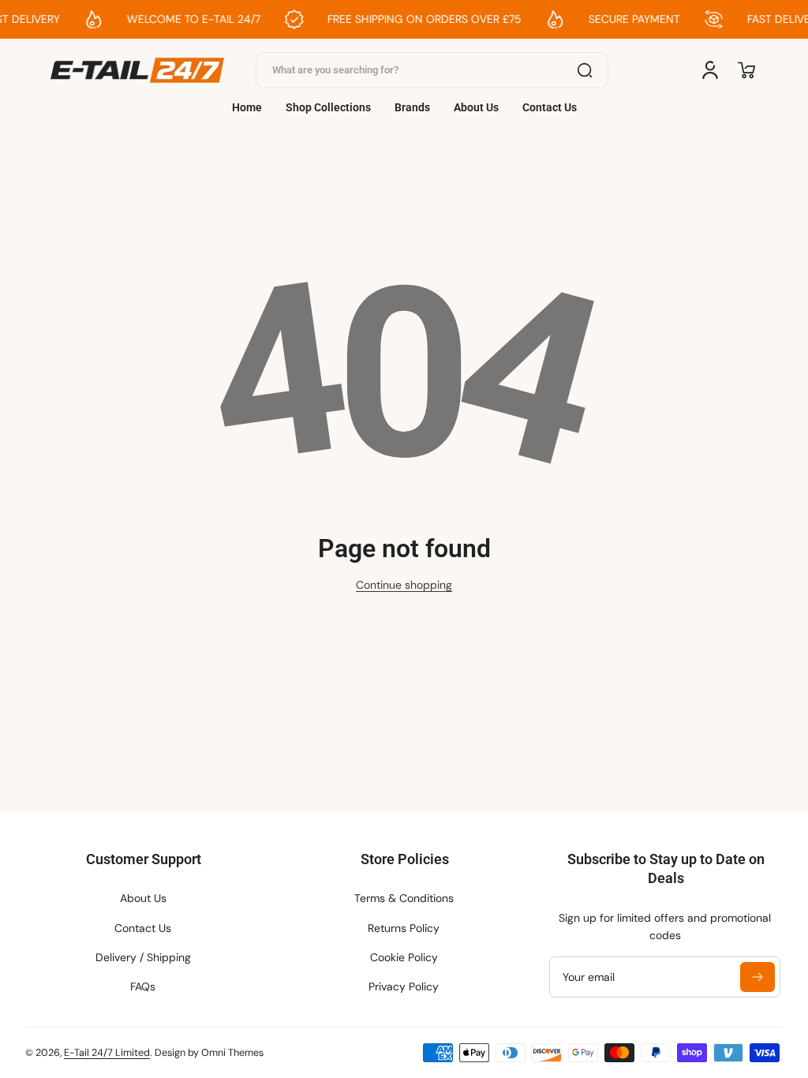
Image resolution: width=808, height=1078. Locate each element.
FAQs (142, 986)
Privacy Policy (403, 986)
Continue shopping (404, 585)
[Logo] (137, 70)
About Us (143, 898)
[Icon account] (710, 70)
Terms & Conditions (404, 898)
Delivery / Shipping (143, 957)
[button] (746, 70)
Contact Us (142, 928)
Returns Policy (404, 928)
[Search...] (584, 70)
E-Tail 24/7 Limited (107, 1052)
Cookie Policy (404, 957)
